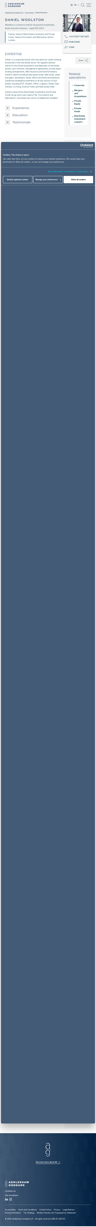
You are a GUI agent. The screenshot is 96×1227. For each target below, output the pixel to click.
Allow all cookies (78, 179)
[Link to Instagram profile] (10, 1200)
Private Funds (77, 110)
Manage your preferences (47, 179)
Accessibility (10, 1210)
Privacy (57, 1210)
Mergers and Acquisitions (80, 93)
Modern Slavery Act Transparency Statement (56, 1213)
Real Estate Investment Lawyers (79, 119)
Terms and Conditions (27, 1210)
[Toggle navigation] (88, 5)
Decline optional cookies (17, 179)
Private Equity (77, 102)
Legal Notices (68, 1210)
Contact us (10, 1191)
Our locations (11, 1195)
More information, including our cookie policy (68, 171)
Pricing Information (13, 1213)
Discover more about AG (47, 1162)
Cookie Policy (45, 1210)
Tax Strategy (29, 1213)
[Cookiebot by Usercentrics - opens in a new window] (82, 146)
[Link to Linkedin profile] (6, 1200)
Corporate (79, 85)
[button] (82, 6)
